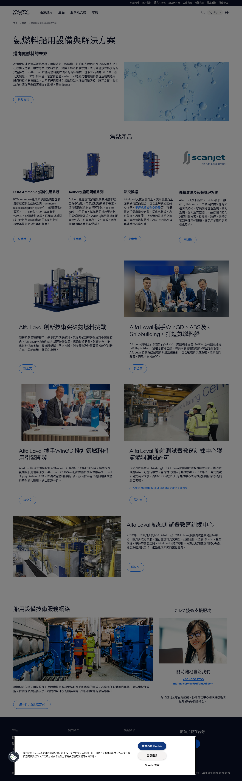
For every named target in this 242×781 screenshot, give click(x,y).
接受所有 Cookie (152, 746)
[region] (105, 755)
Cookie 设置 (152, 765)
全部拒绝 (152, 755)
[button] (13, 756)
